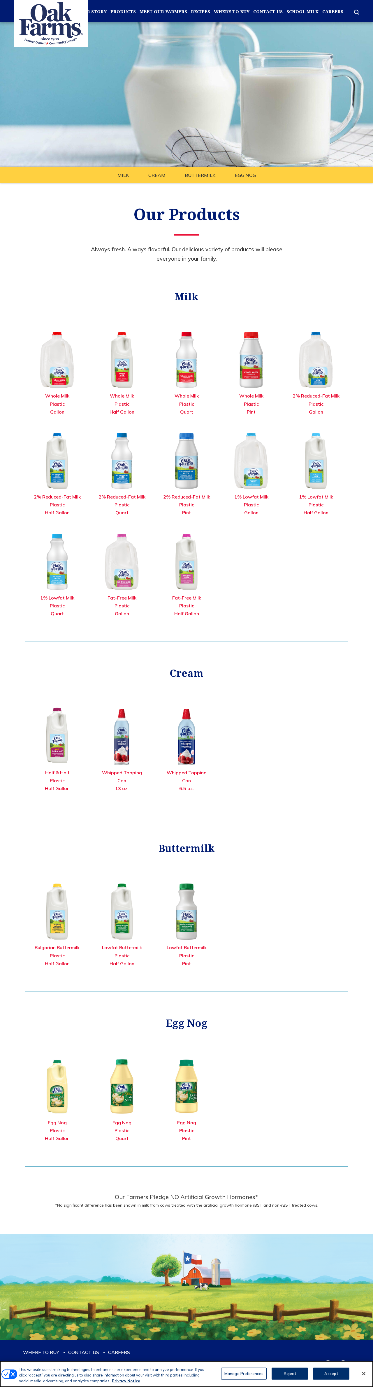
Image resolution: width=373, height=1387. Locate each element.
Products (123, 11)
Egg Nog (245, 175)
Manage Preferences (243, 1373)
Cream (157, 175)
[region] (186, 1374)
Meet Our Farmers (163, 11)
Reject (290, 1373)
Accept (331, 1373)
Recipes (200, 11)
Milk (123, 175)
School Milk (302, 11)
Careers (332, 11)
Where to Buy (231, 11)
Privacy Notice (126, 1381)
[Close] (363, 1373)
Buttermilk (200, 175)
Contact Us (268, 11)
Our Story (93, 11)
